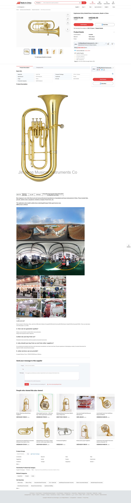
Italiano (58, 494)
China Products (39, 493)
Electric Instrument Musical (82, 482)
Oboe (67, 456)
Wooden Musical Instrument (97, 482)
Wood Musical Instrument (22, 485)
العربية (73, 494)
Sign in (113, 3)
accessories (18, 456)
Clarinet (91, 461)
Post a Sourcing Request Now (54, 384)
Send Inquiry (84, 24)
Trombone (18, 461)
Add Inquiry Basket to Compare (43, 57)
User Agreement (73, 497)
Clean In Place (28, 482)
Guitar (33, 476)
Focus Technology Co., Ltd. (57, 497)
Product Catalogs (35, 454)
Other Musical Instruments (45, 9)
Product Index (89, 493)
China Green (20, 482)
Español (37, 494)
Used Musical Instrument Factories (66, 482)
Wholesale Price (67, 493)
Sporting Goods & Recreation (25, 9)
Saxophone (68, 461)
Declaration (80, 497)
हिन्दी (84, 494)
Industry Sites (74, 493)
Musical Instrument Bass (36, 485)
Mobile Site (95, 493)
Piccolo (67, 459)
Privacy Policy (85, 497)
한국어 (76, 494)
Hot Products (32, 493)
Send (27, 384)
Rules (114, 7)
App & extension (98, 7)
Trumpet (42, 461)
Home (17, 9)
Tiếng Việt (97, 494)
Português (43, 494)
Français (47, 494)
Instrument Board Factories (40, 482)
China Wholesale (60, 493)
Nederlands (68, 494)
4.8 (98, 69)
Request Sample (99, 28)
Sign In (75, 61)
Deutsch (63, 494)
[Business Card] (112, 73)
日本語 (80, 494)
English (33, 494)
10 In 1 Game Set (52, 482)
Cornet (42, 459)
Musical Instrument (35, 9)
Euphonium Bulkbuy (49, 485)
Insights (100, 493)
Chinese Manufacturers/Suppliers (49, 493)
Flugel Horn (18, 459)
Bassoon (43, 456)
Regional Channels (81, 493)
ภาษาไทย (88, 494)
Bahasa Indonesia (103, 494)
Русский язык (53, 494)
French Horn (92, 459)
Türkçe (92, 494)
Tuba (91, 456)
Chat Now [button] (105, 24)
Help (90, 7)
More (17, 488)
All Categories (21, 7)
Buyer (83, 7)
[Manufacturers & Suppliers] (23, 2)
